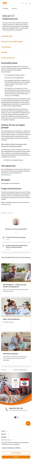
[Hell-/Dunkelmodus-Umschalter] (16, 417)
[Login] (26, 3)
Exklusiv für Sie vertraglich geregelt (12, 41)
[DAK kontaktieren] (28, 423)
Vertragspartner (6, 47)
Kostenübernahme (7, 36)
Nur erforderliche (16, 453)
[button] (5, 3)
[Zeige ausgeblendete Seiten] (9, 370)
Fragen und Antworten (8, 58)
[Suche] (22, 3)
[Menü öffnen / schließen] (29, 3)
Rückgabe (4, 52)
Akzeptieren (16, 457)
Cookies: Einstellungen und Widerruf (11, 448)
